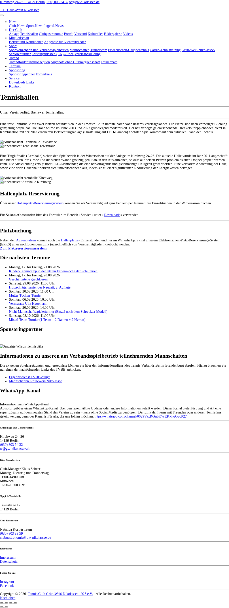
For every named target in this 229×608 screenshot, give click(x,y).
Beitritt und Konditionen (26, 42)
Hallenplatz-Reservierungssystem (40, 203)
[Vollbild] (11, 603)
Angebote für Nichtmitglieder (65, 42)
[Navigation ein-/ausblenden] (2, 15)
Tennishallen (29, 34)
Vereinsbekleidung (87, 54)
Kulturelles (95, 34)
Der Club (15, 30)
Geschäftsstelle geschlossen (28, 279)
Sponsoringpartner (22, 74)
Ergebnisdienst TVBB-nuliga (29, 377)
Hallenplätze (69, 240)
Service (14, 78)
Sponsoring (17, 70)
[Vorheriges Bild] (2, 607)
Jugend (14, 58)
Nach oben (7, 598)
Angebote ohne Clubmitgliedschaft (75, 62)
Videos (128, 34)
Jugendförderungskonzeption (29, 62)
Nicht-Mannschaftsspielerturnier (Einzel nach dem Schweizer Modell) (58, 311)
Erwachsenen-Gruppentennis (128, 50)
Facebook (7, 586)
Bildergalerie (113, 34)
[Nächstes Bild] (6, 607)
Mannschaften (79, 50)
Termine (15, 66)
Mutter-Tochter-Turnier (25, 295)
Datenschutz (8, 561)
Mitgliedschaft (19, 38)
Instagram (7, 582)
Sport (13, 46)
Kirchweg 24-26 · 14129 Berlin (22, 2)
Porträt (68, 34)
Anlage (14, 34)
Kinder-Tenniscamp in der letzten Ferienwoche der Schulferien (53, 271)
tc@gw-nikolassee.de (84, 2)
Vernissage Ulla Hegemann (28, 303)
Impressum (7, 557)
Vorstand (80, 34)
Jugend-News (54, 26)
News (13, 22)
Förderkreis (44, 74)
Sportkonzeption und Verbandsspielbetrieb (39, 50)
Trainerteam (98, 50)
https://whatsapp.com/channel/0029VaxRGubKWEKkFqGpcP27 (141, 416)
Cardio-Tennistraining (165, 50)
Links (30, 82)
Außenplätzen (26, 240)
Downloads (17, 82)
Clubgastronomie (51, 34)
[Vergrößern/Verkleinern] (15, 603)
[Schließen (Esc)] (2, 603)
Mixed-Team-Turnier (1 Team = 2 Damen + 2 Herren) (47, 319)
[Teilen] (6, 603)
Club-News (17, 26)
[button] (23, 248)
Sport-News (34, 26)
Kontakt (14, 86)
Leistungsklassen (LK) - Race (53, 54)
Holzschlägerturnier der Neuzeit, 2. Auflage (39, 287)
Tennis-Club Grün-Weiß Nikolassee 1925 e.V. (60, 594)
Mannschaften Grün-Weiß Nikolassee (35, 381)
